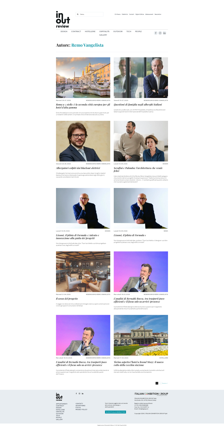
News (166, 231)
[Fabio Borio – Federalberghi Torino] (83, 122)
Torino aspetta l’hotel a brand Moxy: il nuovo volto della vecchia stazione (138, 363)
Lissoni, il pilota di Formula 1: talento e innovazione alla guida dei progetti (77, 237)
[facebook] (156, 33)
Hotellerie (163, 358)
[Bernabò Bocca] (141, 252)
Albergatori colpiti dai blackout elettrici (78, 168)
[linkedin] (164, 33)
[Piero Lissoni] (83, 189)
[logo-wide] (63, 12)
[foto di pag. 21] (83, 252)
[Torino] (141, 316)
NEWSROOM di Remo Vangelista (98, 100)
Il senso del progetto (67, 298)
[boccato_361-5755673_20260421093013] (141, 58)
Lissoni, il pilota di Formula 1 (130, 235)
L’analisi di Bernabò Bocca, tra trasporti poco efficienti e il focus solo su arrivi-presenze (139, 300)
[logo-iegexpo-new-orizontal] (151, 394)
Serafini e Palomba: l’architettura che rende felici (138, 169)
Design (165, 164)
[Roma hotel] (83, 58)
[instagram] (160, 33)
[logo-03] (59, 394)
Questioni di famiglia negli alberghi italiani (138, 104)
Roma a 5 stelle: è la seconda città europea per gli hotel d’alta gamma (83, 106)
